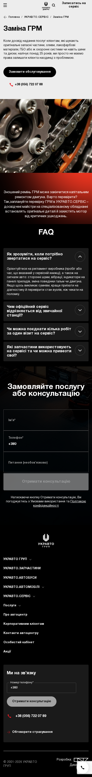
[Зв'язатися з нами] (83, 768)
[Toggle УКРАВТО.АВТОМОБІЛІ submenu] (43, 587)
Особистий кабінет (18, 642)
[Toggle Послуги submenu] (19, 605)
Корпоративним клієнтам (23, 624)
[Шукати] (53, 5)
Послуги (9, 605)
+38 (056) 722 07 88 (29, 84)
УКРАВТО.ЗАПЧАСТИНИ (22, 568)
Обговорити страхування (32, 732)
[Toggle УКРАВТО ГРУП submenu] (30, 559)
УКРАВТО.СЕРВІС (17, 596)
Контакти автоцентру (20, 633)
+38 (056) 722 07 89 (30, 716)
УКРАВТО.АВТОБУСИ (20, 578)
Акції (7, 651)
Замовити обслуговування (30, 72)
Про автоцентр (15, 614)
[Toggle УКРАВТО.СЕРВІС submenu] (34, 596)
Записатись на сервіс (74, 5)
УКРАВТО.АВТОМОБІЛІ (21, 587)
